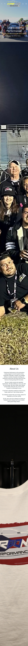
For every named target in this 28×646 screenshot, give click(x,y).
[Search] (5, 3)
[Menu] (1, 3)
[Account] (23, 3)
